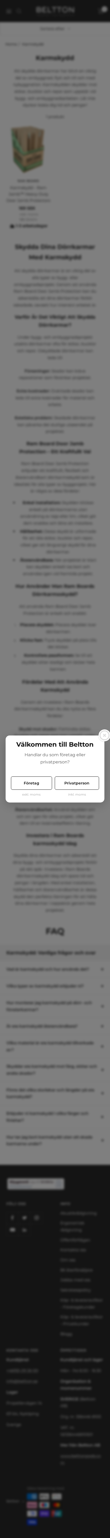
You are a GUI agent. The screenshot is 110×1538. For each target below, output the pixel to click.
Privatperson (76, 783)
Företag (31, 783)
